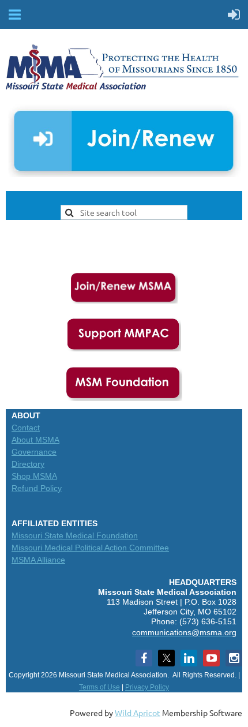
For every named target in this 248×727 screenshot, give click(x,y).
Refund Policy (37, 488)
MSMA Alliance (38, 559)
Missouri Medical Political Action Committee (90, 547)
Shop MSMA (34, 476)
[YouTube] (211, 658)
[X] (166, 658)
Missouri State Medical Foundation (75, 535)
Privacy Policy (147, 687)
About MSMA (35, 439)
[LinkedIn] (189, 658)
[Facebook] (144, 658)
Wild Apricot (137, 712)
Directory (28, 464)
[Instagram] (234, 658)
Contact (26, 427)
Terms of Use (99, 687)
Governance (34, 451)
